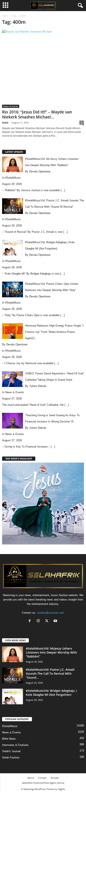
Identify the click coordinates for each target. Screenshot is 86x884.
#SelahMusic (13, 177)
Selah (5, 122)
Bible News (9, 738)
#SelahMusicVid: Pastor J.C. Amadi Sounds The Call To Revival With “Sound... (50, 673)
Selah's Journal (11, 751)
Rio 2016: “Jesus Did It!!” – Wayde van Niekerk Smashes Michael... (37, 114)
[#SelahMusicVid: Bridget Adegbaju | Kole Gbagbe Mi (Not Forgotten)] (12, 696)
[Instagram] (39, 621)
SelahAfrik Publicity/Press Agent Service (43, 782)
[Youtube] (56, 621)
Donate (55, 777)
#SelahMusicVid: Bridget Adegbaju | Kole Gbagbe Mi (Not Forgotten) (51, 693)
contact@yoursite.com (50, 612)
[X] (47, 621)
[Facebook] (30, 621)
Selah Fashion (10, 757)
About (30, 777)
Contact (42, 777)
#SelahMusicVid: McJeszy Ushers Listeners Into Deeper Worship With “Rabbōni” (51, 652)
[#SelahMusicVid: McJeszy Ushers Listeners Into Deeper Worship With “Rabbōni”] (12, 654)
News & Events (10, 106)
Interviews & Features (15, 745)
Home (5, 15)
